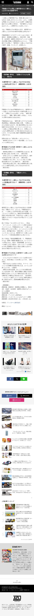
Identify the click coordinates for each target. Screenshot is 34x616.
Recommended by (21, 371)
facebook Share (10, 379)
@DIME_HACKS (26, 395)
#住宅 (28, 13)
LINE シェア (23, 379)
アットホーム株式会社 (13, 302)
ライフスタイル (8, 5)
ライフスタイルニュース (19, 5)
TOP (3, 5)
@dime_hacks (18, 399)
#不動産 (23, 13)
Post (17, 379)
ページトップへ (17, 582)
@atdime (10, 395)
